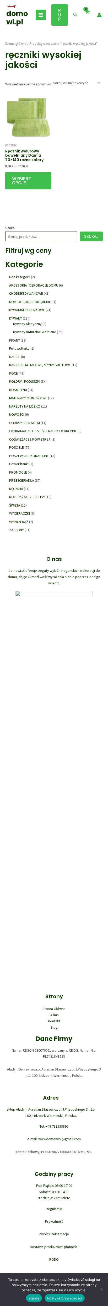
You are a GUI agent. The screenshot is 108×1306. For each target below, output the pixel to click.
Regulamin (54, 1208)
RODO (54, 1259)
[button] (59, 15)
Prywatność (54, 1221)
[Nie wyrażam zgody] (101, 1289)
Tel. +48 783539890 (54, 1126)
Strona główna (15, 43)
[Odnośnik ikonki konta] (99, 15)
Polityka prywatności (64, 1298)
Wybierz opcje (21, 180)
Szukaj (10, 228)
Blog (54, 1027)
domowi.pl (17, 18)
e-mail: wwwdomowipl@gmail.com (54, 1139)
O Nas (54, 1014)
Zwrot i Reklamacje (54, 1234)
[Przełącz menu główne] (41, 15)
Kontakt (54, 1021)
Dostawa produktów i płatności (54, 1246)
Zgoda (34, 1298)
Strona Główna (54, 1008)
